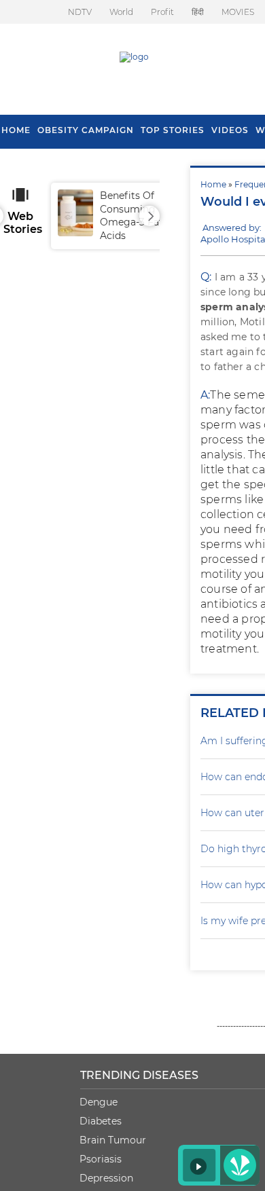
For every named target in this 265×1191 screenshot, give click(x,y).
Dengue (99, 1102)
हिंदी (198, 12)
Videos (230, 130)
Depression (106, 1178)
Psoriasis (101, 1159)
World (121, 12)
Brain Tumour (113, 1140)
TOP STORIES (173, 130)
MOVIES (238, 12)
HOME (16, 130)
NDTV (80, 12)
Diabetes (101, 1121)
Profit (162, 12)
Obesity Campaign (85, 130)
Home (213, 184)
